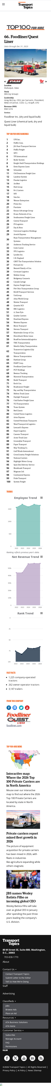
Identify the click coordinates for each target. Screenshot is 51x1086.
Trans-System (19, 407)
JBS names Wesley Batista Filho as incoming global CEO (21, 897)
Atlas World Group (21, 298)
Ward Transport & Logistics (24, 424)
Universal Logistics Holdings (25, 231)
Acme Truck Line (20, 437)
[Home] (25, 5)
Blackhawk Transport (22, 468)
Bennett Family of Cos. (23, 268)
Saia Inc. (17, 197)
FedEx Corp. (18, 142)
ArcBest (17, 183)
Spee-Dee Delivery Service (24, 464)
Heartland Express (21, 319)
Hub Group (18, 186)
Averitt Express (20, 234)
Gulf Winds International (24, 451)
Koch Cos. (18, 383)
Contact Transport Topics (17, 974)
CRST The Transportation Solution (27, 261)
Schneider (18, 170)
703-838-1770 (11, 957)
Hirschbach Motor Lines (23, 336)
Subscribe (10, 1035)
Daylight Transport (21, 397)
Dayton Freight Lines (22, 285)
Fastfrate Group (20, 359)
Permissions (11, 1046)
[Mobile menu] (3, 4)
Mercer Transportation (23, 356)
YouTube (24, 1058)
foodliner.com (14, 725)
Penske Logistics (20, 180)
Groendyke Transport (22, 441)
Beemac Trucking (20, 373)
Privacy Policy (9, 1070)
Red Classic (18, 410)
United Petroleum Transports (25, 420)
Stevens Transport (21, 329)
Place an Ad (11, 1013)
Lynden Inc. (18, 254)
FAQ (7, 1042)
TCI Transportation (21, 403)
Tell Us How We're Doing (17, 981)
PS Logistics (18, 224)
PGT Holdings (19, 369)
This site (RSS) (41, 1058)
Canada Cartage (20, 281)
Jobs (7, 1005)
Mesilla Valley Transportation (25, 346)
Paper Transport (20, 444)
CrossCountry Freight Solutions (26, 454)
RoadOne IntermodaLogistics (25, 339)
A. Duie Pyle (18, 312)
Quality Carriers (20, 315)
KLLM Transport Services (24, 292)
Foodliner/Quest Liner (22, 366)
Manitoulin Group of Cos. (24, 332)
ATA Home (10, 1026)
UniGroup (18, 295)
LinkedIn (32, 1058)
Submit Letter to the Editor (18, 977)
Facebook (7, 1058)
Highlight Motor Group (23, 461)
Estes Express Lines (22, 166)
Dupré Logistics (20, 430)
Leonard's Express (21, 427)
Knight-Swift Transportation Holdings (29, 163)
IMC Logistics (19, 308)
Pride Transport (20, 478)
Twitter (15, 1058)
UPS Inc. (17, 139)
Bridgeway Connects (22, 278)
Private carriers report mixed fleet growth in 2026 (22, 837)
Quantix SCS (19, 305)
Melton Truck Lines (21, 393)
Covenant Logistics (21, 271)
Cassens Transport (21, 434)
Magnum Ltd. (19, 471)
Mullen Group (19, 275)
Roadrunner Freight (21, 386)
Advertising (9, 993)
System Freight (20, 481)
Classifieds (8, 1001)
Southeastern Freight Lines (24, 217)
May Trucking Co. (21, 447)
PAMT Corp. (19, 363)
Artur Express (19, 417)
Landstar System (20, 176)
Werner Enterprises (21, 200)
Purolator (17, 207)
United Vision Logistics (23, 413)
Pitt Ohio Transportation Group (26, 288)
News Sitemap (35, 1070)
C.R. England (19, 258)
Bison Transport (20, 325)
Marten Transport (21, 302)
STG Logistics (19, 251)
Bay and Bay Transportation (25, 390)
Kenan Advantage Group (23, 210)
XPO (15, 153)
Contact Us (9, 969)
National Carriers (20, 458)
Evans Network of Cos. (23, 214)
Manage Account (13, 1038)
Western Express (20, 322)
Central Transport (21, 220)
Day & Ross (18, 227)
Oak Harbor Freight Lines (24, 400)
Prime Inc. (18, 203)
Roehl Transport (20, 380)
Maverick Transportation (24, 376)
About (6, 961)
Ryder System (19, 159)
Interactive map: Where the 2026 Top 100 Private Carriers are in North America (23, 779)
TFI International (20, 156)
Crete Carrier (19, 247)
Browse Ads (11, 1009)
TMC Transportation (22, 342)
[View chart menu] (41, 497)
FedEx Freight (19, 149)
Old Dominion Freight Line (24, 173)
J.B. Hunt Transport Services (25, 146)
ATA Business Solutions (17, 1022)
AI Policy (22, 1070)
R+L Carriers (19, 190)
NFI (15, 193)
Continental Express (22, 474)
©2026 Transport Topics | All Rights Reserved (24, 1067)
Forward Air (18, 264)
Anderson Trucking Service (24, 244)
